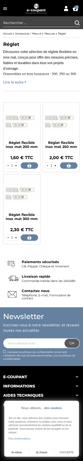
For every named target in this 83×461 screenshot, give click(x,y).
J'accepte (66, 452)
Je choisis (41, 452)
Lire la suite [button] (13, 82)
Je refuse (16, 452)
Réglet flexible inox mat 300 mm (22, 217)
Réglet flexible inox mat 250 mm (61, 145)
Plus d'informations (19, 438)
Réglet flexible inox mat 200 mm (22, 145)
